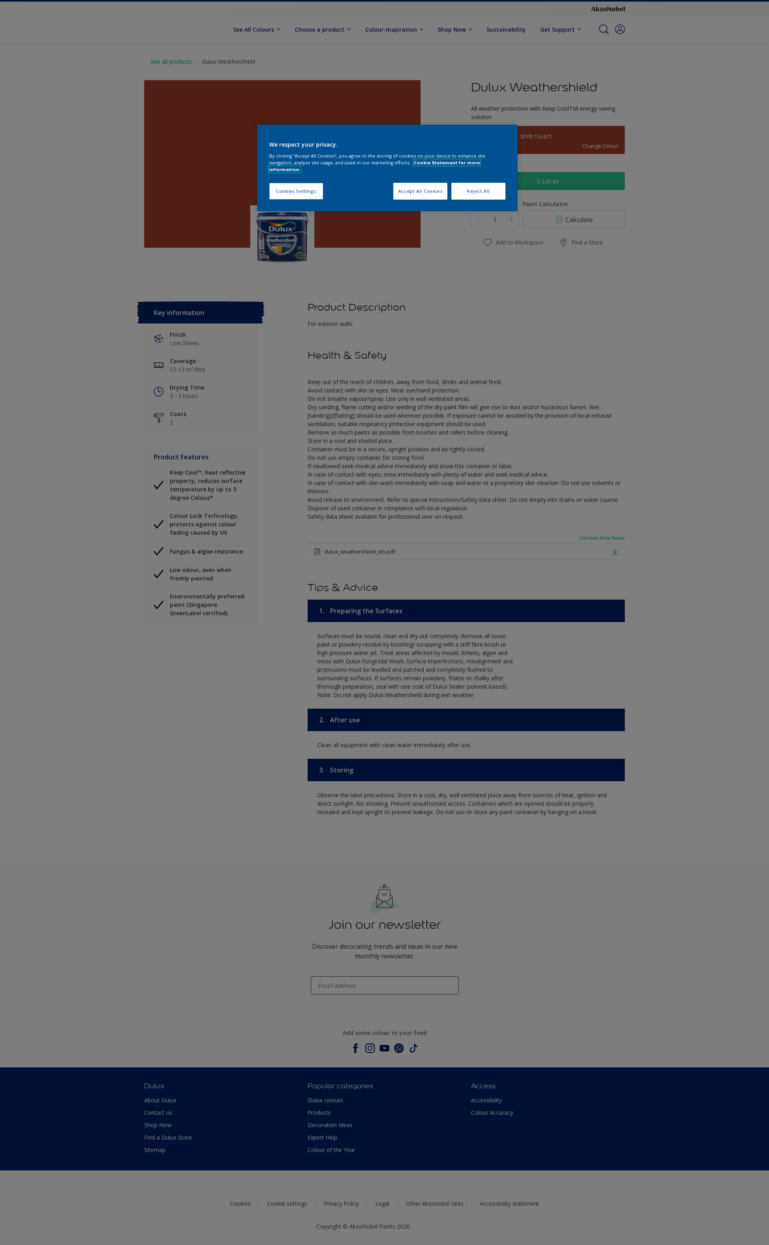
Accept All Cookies (420, 191)
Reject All (478, 191)
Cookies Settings (296, 191)
